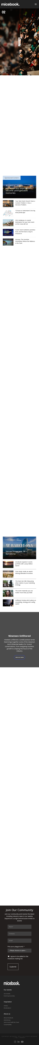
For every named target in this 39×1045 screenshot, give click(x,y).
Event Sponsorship (9, 996)
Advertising (7, 1020)
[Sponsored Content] (19, 197)
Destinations (7, 1008)
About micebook (8, 1018)
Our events (7, 993)
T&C (16, 1037)
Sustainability (8, 1024)
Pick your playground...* (16, 947)
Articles (6, 1006)
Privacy (22, 1037)
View (5, 72)
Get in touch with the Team (11, 1022)
